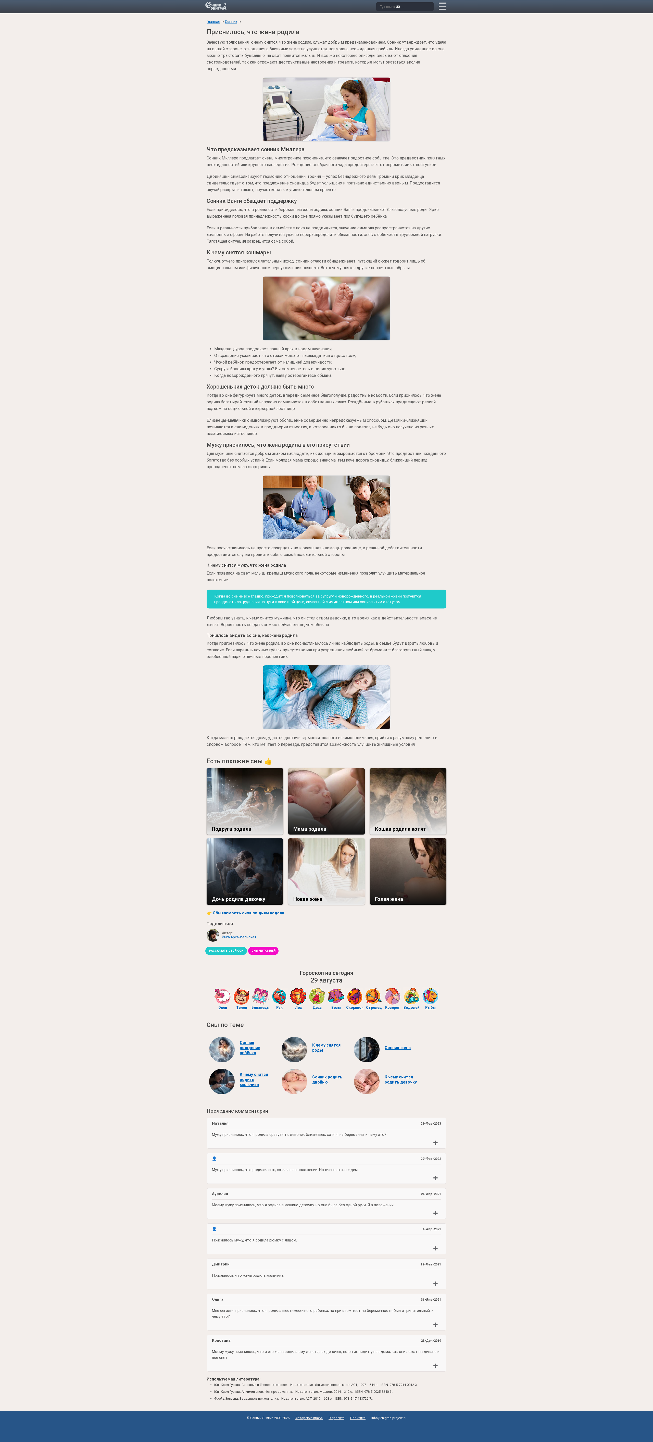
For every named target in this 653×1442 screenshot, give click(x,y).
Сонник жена (398, 1047)
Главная (213, 22)
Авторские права (309, 1418)
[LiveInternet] (327, 1430)
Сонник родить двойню (327, 1080)
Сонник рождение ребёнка (250, 1047)
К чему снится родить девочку (401, 1080)
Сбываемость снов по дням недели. (249, 913)
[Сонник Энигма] (216, 6)
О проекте (336, 1418)
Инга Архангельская (239, 937)
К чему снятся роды (326, 1048)
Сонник (231, 22)
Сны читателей (263, 950)
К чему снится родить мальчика (254, 1079)
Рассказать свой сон (226, 950)
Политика (358, 1418)
